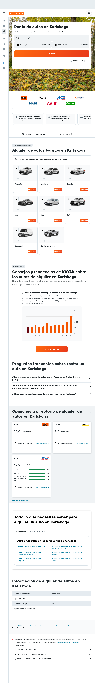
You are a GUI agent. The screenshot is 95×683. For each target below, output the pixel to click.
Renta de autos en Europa (44, 626)
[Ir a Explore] (4, 38)
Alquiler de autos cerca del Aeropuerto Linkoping (32, 547)
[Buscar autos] (4, 31)
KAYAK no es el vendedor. (26, 649)
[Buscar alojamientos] (4, 26)
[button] (4, 13)
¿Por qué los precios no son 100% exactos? (33, 658)
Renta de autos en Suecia (64, 626)
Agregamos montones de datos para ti (31, 654)
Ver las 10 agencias (20, 500)
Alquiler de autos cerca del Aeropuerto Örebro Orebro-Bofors (67, 547)
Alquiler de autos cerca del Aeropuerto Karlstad (67, 553)
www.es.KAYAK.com (18, 626)
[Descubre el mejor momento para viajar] (4, 48)
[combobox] (26, 32)
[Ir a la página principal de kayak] (16, 13)
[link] (52, 349)
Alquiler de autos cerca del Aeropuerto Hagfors (32, 559)
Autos (30, 626)
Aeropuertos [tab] (21, 531)
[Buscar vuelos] (4, 20)
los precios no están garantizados (68, 642)
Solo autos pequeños (81, 60)
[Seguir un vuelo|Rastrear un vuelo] (4, 43)
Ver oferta (32, 189)
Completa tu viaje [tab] (37, 531)
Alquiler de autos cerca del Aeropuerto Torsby (67, 559)
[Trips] (4, 55)
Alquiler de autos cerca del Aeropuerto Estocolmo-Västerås (32, 553)
